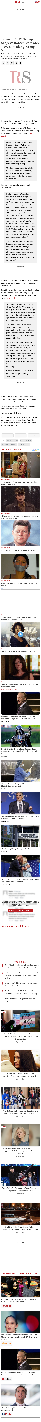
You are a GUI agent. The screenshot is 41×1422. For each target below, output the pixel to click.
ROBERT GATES (24, 444)
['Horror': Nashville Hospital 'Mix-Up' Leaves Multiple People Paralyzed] (20, 771)
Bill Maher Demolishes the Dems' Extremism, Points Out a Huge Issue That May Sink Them (18, 717)
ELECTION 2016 (25, 440)
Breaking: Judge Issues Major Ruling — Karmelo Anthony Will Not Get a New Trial (20, 1228)
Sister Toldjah (20, 1156)
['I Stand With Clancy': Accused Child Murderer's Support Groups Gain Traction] (20, 1060)
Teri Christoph (5, 884)
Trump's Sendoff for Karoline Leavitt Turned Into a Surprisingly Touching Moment (20, 880)
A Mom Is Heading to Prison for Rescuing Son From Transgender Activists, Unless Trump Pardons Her (21, 1036)
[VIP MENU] (37, 2)
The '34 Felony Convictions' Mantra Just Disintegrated (17, 1409)
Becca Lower (20, 1116)
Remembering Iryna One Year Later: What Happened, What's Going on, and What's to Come (20, 1151)
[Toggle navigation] (2, 2)
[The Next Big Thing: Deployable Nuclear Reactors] (20, 836)
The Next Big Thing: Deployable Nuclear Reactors (19, 849)
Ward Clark (4, 852)
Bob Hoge (4, 756)
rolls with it (11, 298)
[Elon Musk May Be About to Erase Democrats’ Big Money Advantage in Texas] (20, 1175)
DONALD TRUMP (12, 440)
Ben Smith (20, 1193)
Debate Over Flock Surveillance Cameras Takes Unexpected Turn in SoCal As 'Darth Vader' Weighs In (20, 751)
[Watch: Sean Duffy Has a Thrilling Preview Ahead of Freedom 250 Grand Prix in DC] (20, 1098)
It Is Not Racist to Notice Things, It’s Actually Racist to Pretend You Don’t (19, 1300)
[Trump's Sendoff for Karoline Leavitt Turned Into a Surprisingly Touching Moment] (20, 866)
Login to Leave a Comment (20, 910)
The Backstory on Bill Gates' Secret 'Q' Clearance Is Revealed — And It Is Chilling (20, 817)
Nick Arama (5, 721)
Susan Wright (7, 54)
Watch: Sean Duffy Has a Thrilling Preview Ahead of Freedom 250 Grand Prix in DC (20, 1112)
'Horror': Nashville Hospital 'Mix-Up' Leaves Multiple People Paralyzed (17, 784)
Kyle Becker (5, 789)
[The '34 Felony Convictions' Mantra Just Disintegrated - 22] (20, 1395)
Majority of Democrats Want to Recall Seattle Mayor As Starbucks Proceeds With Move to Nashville (19, 1337)
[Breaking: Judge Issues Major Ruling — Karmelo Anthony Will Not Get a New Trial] (20, 1214)
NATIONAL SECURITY (9, 444)
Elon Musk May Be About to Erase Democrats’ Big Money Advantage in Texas (20, 1189)
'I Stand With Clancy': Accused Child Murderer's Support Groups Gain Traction (20, 1074)
